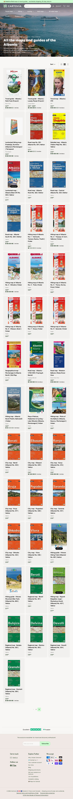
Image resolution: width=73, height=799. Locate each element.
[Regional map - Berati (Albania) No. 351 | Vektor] (36, 587)
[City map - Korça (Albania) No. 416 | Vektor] (59, 454)
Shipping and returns (34, 770)
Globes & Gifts (19, 16)
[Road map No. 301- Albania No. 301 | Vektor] (36, 132)
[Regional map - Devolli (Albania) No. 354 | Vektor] (59, 635)
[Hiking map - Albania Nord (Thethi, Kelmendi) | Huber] (14, 408)
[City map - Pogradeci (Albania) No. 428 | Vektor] (36, 499)
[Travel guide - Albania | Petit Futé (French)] (14, 89)
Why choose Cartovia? (34, 757)
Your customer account (35, 762)
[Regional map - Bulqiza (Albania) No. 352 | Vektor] (14, 635)
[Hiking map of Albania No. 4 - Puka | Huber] (36, 272)
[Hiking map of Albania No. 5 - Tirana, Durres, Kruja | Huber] (59, 273)
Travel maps (9, 11)
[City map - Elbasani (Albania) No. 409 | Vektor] (36, 454)
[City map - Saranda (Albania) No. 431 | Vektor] (59, 499)
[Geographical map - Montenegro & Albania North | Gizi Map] (14, 361)
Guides (7, 16)
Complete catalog (33, 779)
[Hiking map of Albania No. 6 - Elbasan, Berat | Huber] (14, 317)
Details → (47, 2)
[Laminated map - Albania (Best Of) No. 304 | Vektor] (14, 181)
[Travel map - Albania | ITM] (59, 89)
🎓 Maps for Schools (34, 781)
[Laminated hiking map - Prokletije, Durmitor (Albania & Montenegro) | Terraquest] (14, 135)
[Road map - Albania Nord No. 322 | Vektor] (36, 180)
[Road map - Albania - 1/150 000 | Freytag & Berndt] (36, 362)
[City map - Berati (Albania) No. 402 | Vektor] (14, 453)
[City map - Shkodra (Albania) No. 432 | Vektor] (14, 543)
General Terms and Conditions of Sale (28, 793)
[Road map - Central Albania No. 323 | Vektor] (59, 180)
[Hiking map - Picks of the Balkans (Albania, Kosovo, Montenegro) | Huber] (59, 408)
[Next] (39, 709)
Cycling (29, 11)
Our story (31, 765)
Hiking (20, 11)
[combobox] (37, 6)
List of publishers (33, 776)
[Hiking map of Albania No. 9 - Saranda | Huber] (59, 316)
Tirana (23, 52)
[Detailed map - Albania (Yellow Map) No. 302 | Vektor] (59, 133)
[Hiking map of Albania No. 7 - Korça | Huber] (36, 316)
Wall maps (40, 11)
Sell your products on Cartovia (34, 773)
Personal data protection (47, 793)
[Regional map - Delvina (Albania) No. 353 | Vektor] (36, 635)
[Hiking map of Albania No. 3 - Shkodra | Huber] (14, 273)
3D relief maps (53, 11)
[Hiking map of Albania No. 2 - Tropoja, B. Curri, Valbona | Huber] (59, 226)
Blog (29, 767)
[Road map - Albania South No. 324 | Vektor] (14, 225)
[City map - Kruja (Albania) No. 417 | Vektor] (14, 499)
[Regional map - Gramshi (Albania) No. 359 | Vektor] (14, 680)
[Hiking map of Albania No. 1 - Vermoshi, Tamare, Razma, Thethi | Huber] (36, 227)
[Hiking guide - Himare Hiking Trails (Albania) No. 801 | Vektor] (59, 543)
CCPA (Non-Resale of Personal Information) (35, 795)
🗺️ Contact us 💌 (33, 760)
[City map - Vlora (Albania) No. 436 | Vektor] (36, 543)
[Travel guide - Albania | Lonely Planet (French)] (36, 89)
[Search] (49, 6)
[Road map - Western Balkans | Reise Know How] (59, 362)
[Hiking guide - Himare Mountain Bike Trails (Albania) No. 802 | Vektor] (14, 588)
